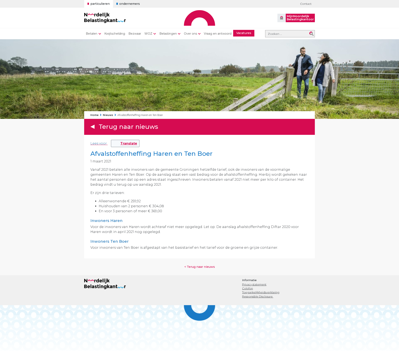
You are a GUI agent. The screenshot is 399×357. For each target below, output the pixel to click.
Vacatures (243, 33)
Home (94, 115)
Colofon (247, 288)
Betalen (91, 33)
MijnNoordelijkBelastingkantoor (300, 17)
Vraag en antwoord (218, 33)
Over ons (190, 33)
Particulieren (100, 4)
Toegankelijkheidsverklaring (260, 292)
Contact (306, 4)
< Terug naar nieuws (199, 267)
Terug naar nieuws (128, 126)
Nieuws (108, 115)
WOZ (148, 33)
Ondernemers (129, 4)
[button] (125, 143)
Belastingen (168, 33)
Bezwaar (134, 33)
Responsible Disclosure (257, 296)
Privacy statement (254, 284)
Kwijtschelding (114, 33)
